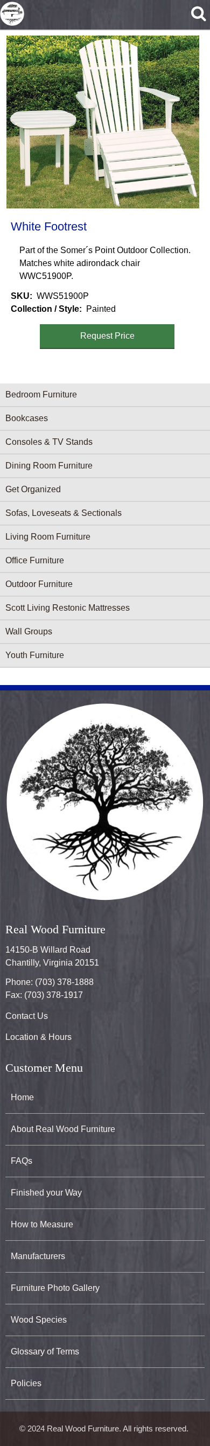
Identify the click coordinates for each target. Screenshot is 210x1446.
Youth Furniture (34, 655)
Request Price (107, 335)
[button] (102, 122)
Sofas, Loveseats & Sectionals (63, 513)
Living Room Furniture (47, 536)
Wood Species (39, 1319)
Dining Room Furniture (49, 465)
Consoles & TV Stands (49, 441)
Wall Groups (28, 631)
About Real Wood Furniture (63, 1129)
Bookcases (26, 418)
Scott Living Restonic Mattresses (67, 607)
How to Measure (42, 1224)
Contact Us (26, 1016)
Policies (26, 1383)
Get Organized (33, 489)
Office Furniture (34, 560)
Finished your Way (46, 1192)
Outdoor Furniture (39, 584)
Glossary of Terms (45, 1351)
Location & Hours (38, 1037)
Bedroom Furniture (41, 394)
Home (22, 1097)
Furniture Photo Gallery (55, 1288)
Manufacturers (38, 1256)
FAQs (21, 1160)
